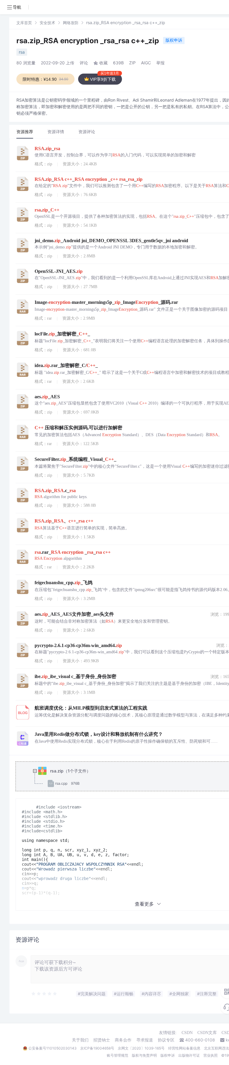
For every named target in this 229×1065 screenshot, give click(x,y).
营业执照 (210, 1055)
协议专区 (166, 1040)
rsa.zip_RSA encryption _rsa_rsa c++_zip (88, 40)
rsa (22, 52)
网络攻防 (70, 22)
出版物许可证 (189, 1055)
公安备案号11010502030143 (52, 1048)
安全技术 (47, 22)
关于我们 (80, 1040)
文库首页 (24, 22)
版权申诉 (173, 40)
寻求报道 (144, 1040)
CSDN (187, 1032)
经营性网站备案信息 (184, 1048)
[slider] (44, 994)
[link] (24, 22)
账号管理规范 (117, 1055)
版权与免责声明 (144, 1055)
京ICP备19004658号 (97, 1048)
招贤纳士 (101, 1040)
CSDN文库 (207, 1032)
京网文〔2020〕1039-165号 (141, 1048)
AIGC (146, 62)
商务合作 (123, 1040)
